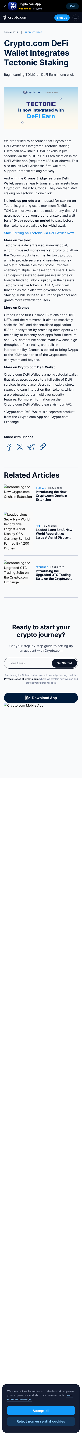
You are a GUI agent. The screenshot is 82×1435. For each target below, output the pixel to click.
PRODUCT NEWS (33, 32)
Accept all (41, 1411)
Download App (44, 698)
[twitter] (20, 447)
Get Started (64, 663)
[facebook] (9, 447)
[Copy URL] (43, 446)
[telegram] (31, 447)
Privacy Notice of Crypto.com (21, 678)
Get (72, 6)
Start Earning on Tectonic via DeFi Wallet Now (39, 233)
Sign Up (62, 17)
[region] (41, 1408)
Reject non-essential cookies (41, 1421)
